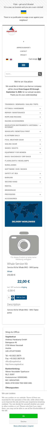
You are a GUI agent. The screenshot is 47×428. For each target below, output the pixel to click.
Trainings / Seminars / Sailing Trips (21, 104)
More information (20, 426)
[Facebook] (24, 41)
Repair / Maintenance (15, 113)
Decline (23, 421)
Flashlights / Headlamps (17, 161)
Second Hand (11, 182)
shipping (24, 287)
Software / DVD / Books (16, 169)
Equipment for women (15, 152)
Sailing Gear (11, 144)
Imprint (30, 426)
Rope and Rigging (13, 117)
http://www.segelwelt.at (14, 364)
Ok (23, 416)
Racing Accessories (14, 121)
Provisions (10, 194)
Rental (8, 186)
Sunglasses (10, 165)
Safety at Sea (11, 173)
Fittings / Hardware (14, 108)
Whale (9, 271)
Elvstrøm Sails (12, 136)
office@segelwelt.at (13, 361)
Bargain (9, 177)
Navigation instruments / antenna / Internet (21, 126)
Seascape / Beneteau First (17, 131)
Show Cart (39, 58)
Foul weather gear (14, 140)
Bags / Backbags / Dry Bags (18, 157)
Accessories (11, 198)
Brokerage (10, 190)
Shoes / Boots (11, 148)
